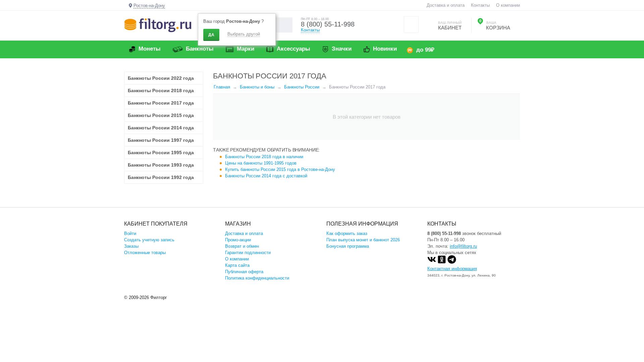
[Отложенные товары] (411, 24)
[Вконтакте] (431, 262)
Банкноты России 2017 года (161, 103)
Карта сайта (237, 265)
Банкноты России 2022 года (161, 78)
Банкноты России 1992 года (161, 177)
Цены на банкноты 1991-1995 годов (261, 163)
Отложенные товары (145, 252)
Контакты (480, 5)
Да (211, 35)
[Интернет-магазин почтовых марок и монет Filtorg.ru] (158, 24)
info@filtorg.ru (463, 246)
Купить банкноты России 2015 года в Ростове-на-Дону (280, 169)
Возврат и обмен (242, 246)
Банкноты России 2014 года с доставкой (266, 175)
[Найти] (284, 25)
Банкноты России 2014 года (161, 127)
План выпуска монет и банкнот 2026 (363, 239)
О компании (508, 5)
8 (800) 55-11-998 (328, 24)
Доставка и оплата (446, 5)
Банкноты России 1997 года (161, 140)
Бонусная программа (347, 246)
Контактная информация (452, 268)
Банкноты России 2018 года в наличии (264, 156)
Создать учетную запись (149, 239)
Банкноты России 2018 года (161, 90)
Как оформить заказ (346, 233)
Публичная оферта (244, 271)
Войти (130, 233)
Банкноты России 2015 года (161, 115)
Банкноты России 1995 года (161, 152)
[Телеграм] (451, 262)
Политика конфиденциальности (257, 278)
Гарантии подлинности (248, 252)
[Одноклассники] (441, 262)
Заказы (131, 246)
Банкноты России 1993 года (161, 165)
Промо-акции (238, 239)
